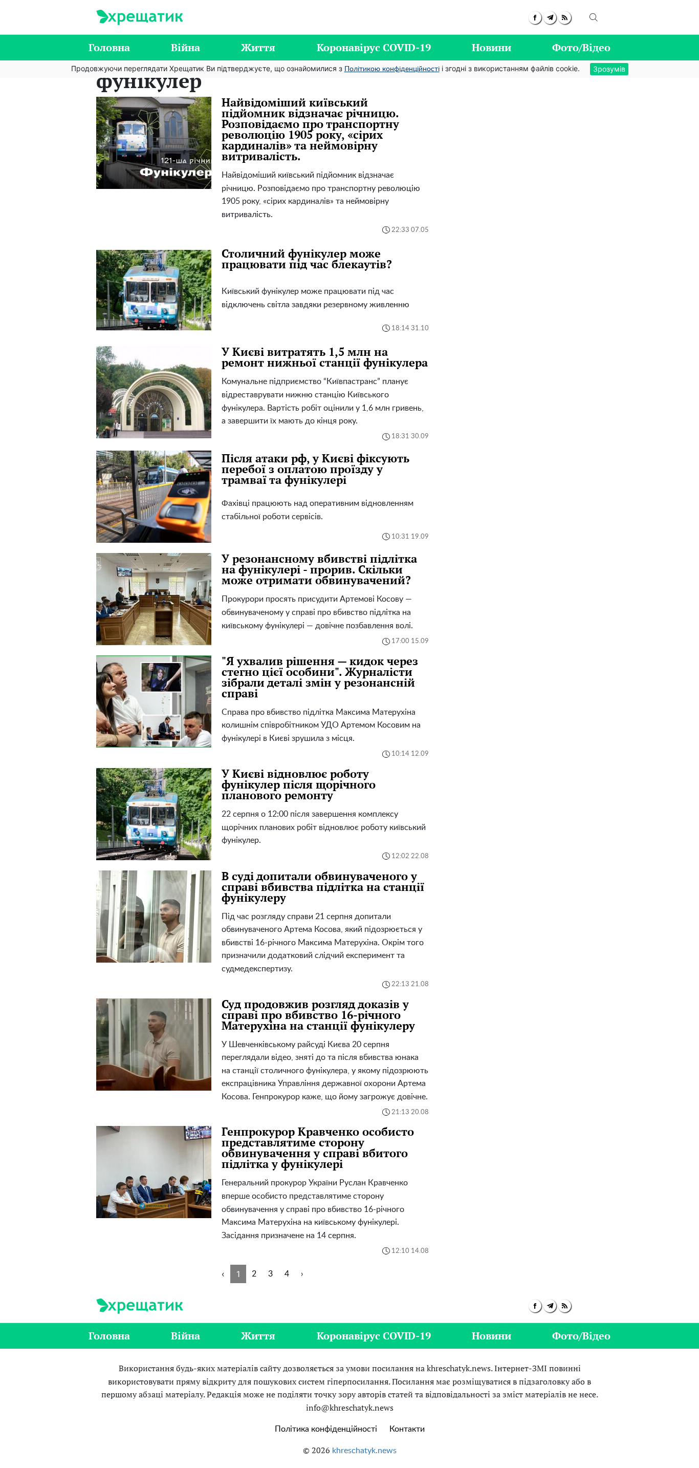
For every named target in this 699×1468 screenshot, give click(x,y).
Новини (491, 47)
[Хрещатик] (139, 17)
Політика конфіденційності (326, 1429)
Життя (258, 47)
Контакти (407, 1429)
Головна (109, 47)
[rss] (564, 17)
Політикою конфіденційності (392, 69)
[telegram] (549, 17)
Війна (185, 47)
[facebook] (535, 17)
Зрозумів (609, 69)
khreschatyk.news (364, 1450)
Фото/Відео (581, 47)
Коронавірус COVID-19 (374, 47)
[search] (593, 17)
